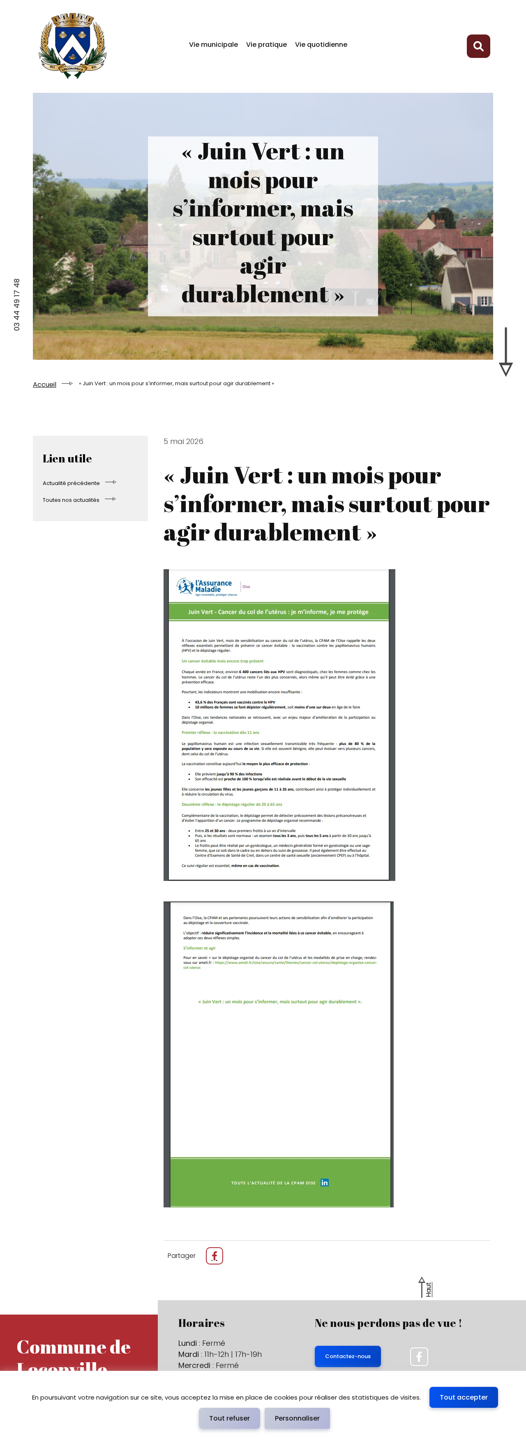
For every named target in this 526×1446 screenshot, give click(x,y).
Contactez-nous (348, 1356)
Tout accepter (464, 1397)
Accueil (44, 384)
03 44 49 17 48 (17, 304)
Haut (428, 1289)
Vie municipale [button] (213, 44)
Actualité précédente (71, 483)
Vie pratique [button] (266, 44)
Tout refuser (229, 1418)
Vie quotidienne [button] (321, 44)
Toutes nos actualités (71, 500)
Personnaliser (297, 1418)
